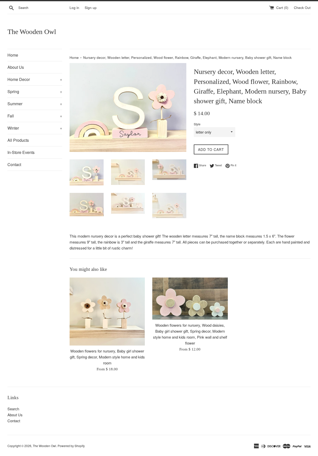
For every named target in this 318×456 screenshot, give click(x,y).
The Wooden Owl (31, 31)
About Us (15, 67)
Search (13, 408)
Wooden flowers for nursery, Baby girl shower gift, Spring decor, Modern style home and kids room (107, 356)
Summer (34, 103)
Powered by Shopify (71, 446)
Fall (34, 116)
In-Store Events (21, 152)
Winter (34, 128)
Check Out (302, 7)
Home (12, 55)
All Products (18, 140)
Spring (34, 91)
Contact (14, 164)
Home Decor (34, 79)
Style (197, 124)
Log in (74, 7)
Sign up (91, 7)
